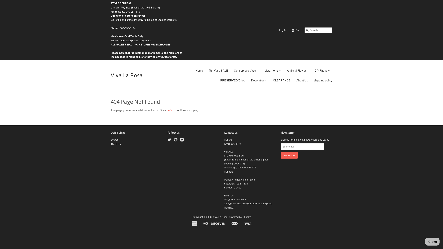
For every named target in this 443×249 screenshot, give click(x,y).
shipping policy (323, 80)
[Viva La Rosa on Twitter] (169, 140)
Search (115, 139)
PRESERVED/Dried (232, 80)
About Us (302, 80)
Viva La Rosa (127, 75)
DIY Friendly (322, 70)
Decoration (258, 80)
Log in (282, 30)
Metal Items (271, 70)
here (169, 110)
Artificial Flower (297, 70)
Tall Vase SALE (218, 70)
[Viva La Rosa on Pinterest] (176, 140)
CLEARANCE (282, 80)
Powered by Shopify (240, 217)
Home (199, 70)
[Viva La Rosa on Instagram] (182, 140)
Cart (298, 30)
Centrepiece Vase (245, 70)
